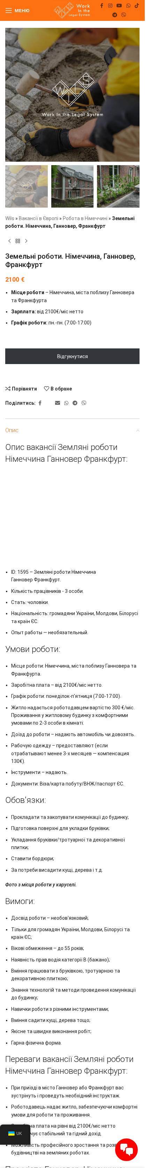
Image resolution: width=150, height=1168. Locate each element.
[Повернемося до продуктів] (18, 241)
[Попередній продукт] (9, 241)
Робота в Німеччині (85, 218)
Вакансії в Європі (38, 218)
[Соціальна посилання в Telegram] (114, 15)
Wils (9, 218)
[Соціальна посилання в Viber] (123, 15)
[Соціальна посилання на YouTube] (119, 5)
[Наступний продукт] (26, 241)
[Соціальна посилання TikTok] (137, 5)
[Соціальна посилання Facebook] (102, 5)
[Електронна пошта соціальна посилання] (57, 403)
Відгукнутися (72, 356)
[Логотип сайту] (72, 10)
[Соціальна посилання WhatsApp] (128, 5)
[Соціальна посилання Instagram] (110, 5)
